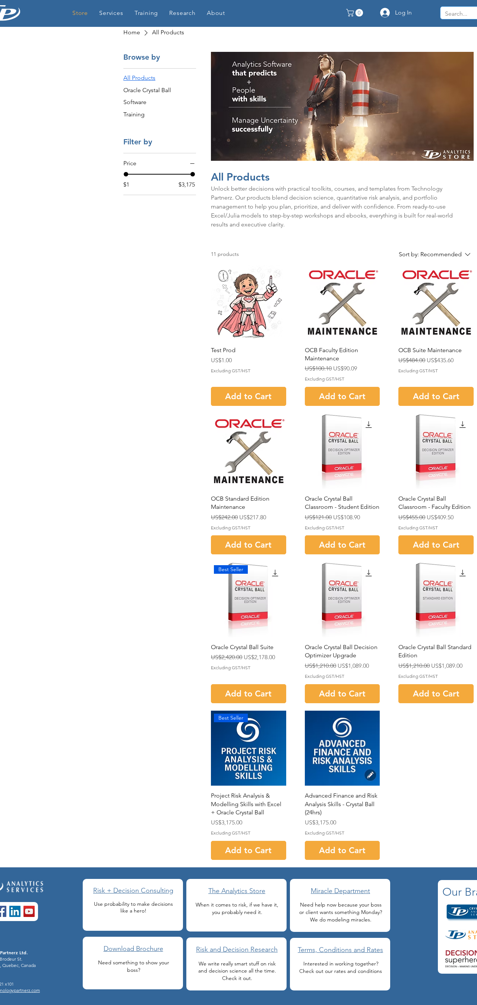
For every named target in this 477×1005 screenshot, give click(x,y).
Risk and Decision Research (237, 949)
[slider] (125, 174)
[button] (182, 13)
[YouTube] (29, 911)
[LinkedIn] (14, 911)
